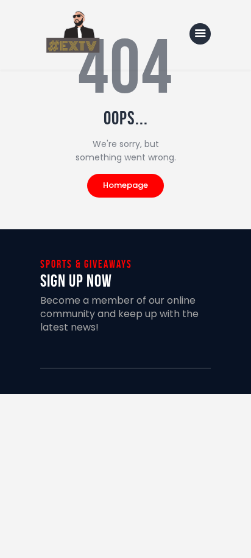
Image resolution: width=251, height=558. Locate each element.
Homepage (125, 185)
